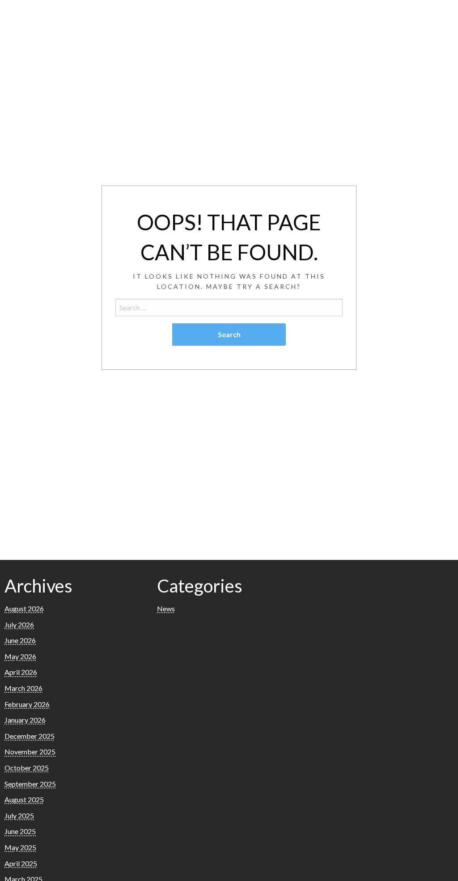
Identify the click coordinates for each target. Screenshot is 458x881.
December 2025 (29, 736)
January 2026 (25, 720)
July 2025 (19, 815)
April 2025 (20, 863)
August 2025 (24, 799)
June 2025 (20, 831)
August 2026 (24, 608)
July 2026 (19, 624)
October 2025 (26, 767)
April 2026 (20, 672)
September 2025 (30, 783)
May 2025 (20, 847)
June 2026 (20, 640)
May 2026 (20, 656)
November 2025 (29, 751)
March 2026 (23, 688)
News (166, 608)
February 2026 (27, 704)
